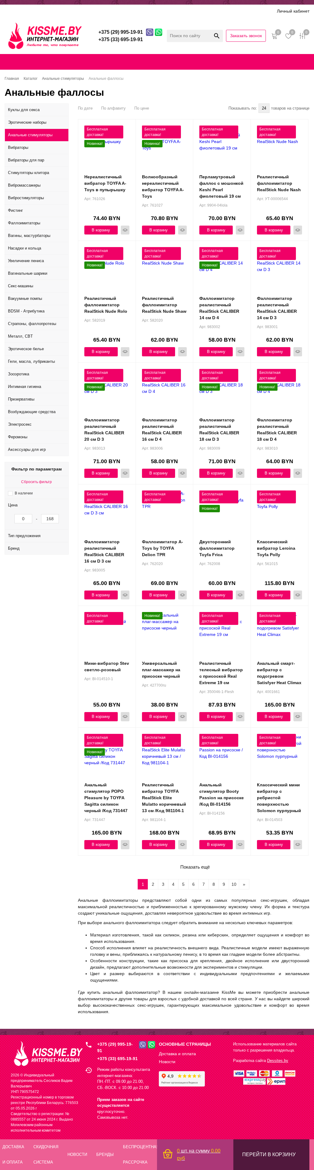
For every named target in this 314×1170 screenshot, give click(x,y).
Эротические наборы (27, 122)
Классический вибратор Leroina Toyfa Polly (276, 548)
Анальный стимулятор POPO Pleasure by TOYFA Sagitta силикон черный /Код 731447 (106, 797)
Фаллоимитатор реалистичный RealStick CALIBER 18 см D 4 (277, 429)
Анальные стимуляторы (30, 135)
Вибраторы (18, 147)
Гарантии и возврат (232, 61)
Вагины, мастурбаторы (29, 235)
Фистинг (15, 210)
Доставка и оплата (47, 11)
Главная (11, 61)
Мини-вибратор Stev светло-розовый (106, 666)
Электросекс (20, 424)
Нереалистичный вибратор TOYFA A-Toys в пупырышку (105, 183)
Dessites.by (277, 1060)
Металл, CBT (20, 336)
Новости (167, 1061)
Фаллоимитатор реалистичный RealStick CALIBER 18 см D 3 (219, 429)
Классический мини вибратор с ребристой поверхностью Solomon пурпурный (279, 797)
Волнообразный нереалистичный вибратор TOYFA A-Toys (163, 186)
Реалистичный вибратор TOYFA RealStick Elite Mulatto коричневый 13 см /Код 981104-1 (164, 797)
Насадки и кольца (24, 248)
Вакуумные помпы (25, 298)
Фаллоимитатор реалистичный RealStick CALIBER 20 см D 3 (104, 429)
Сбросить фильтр (36, 482)
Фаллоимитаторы (24, 223)
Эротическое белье (26, 349)
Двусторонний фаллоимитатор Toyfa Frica (217, 548)
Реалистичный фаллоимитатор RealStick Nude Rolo (105, 305)
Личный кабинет (293, 11)
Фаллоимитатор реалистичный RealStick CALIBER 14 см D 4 (219, 308)
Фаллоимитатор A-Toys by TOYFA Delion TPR (162, 548)
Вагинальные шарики (27, 273)
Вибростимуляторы (26, 198)
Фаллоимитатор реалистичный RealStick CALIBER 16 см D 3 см (104, 551)
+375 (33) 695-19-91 (117, 1058)
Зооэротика (18, 374)
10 (234, 884)
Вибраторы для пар (26, 160)
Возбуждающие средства (32, 411)
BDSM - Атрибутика (26, 311)
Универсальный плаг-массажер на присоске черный (161, 670)
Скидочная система (93, 11)
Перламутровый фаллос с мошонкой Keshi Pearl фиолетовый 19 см (221, 186)
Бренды (129, 11)
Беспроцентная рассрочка (194, 11)
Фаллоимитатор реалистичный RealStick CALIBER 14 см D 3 (277, 308)
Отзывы (151, 11)
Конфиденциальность (184, 61)
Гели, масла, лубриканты (31, 361)
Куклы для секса (24, 109)
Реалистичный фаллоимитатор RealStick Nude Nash (279, 183)
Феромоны (17, 437)
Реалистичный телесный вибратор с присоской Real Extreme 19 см (221, 673)
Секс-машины (20, 286)
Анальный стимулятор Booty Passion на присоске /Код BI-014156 (221, 794)
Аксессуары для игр (27, 449)
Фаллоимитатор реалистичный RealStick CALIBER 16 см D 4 (162, 429)
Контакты (147, 61)
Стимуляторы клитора (28, 172)
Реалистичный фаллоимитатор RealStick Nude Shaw (164, 305)
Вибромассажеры (24, 185)
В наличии (24, 493)
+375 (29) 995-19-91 (115, 1047)
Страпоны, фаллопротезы (32, 323)
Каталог (13, 11)
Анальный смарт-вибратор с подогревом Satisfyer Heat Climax (279, 673)
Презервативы (21, 399)
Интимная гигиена (24, 386)
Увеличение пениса (26, 260)
